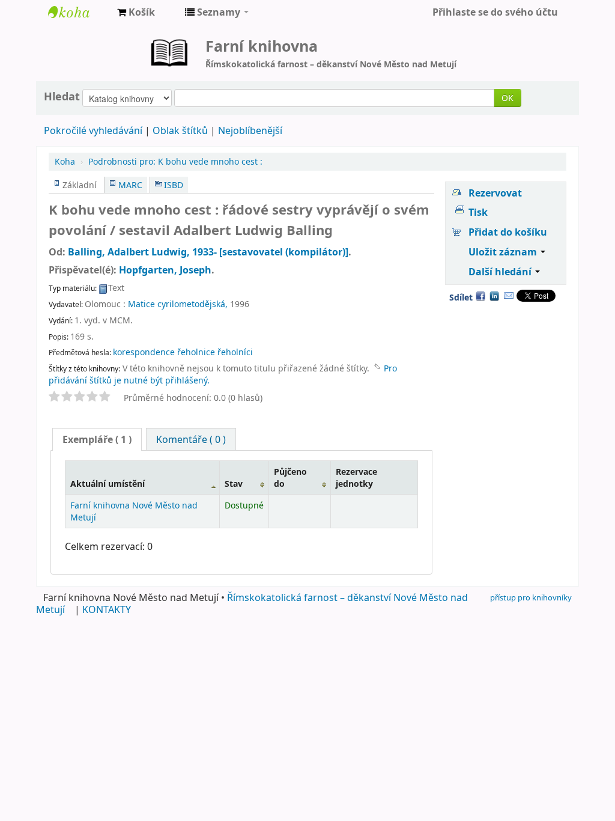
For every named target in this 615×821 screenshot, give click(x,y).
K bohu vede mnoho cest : (175, 161)
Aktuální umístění (107, 483)
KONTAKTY (106, 609)
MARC (130, 185)
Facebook (480, 296)
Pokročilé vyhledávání (93, 130)
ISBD (173, 185)
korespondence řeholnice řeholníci (183, 352)
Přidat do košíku (507, 232)
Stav (234, 483)
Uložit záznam (503, 251)
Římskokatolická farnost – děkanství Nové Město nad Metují (252, 603)
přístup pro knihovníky (531, 597)
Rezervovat (495, 193)
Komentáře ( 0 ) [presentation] (191, 439)
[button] (136, 12)
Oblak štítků (180, 130)
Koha (65, 161)
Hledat (62, 96)
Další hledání (501, 271)
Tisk (478, 212)
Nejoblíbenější (250, 130)
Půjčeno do (290, 477)
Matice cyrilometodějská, (178, 304)
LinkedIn (494, 296)
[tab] (97, 439)
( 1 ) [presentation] (97, 439)
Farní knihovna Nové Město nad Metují (78, 12)
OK (507, 97)
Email (509, 296)
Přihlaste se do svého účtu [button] (495, 12)
